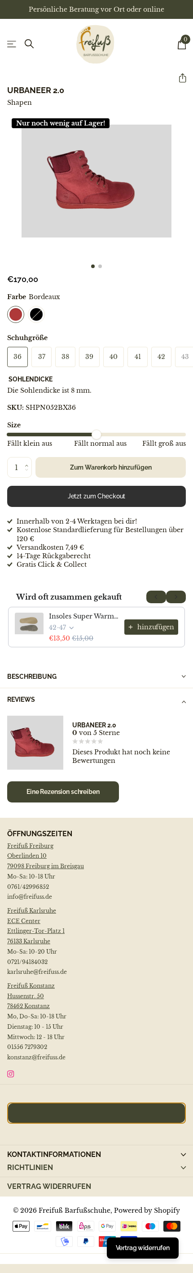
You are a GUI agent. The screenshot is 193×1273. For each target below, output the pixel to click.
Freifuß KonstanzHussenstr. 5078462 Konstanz (31, 996)
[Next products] (176, 597)
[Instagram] (10, 1074)
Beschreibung (32, 676)
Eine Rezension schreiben (63, 791)
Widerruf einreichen (96, 1113)
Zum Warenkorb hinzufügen (111, 467)
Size (14, 425)
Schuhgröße (27, 338)
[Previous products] (156, 597)
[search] (29, 44)
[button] (179, 78)
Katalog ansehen (12, 44)
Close (96, 1167)
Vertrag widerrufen (49, 1186)
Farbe (33, 297)
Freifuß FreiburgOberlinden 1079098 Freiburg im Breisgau (45, 856)
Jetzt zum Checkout (97, 496)
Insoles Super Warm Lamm (84, 616)
